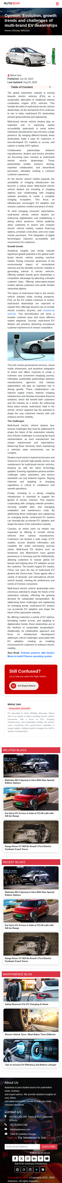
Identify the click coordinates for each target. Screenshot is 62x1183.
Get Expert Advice (26, 686)
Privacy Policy (47, 1181)
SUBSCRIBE (49, 1146)
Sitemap (12, 1177)
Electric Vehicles (21, 30)
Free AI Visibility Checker (23, 1134)
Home (8, 30)
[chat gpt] (17, 1169)
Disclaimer (23, 1177)
